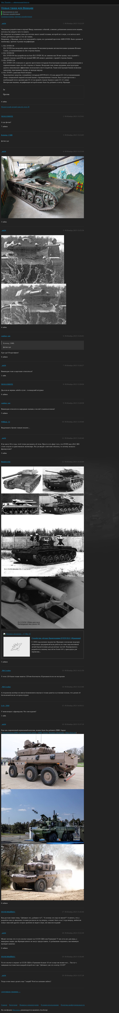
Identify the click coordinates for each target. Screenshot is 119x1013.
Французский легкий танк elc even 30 (15, 107)
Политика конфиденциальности (73, 1005)
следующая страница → (10, 992)
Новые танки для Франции (17, 8)
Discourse (16, 1010)
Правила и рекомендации (29, 1005)
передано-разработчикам (23, 17)
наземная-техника (7, 17)
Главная (4, 1005)
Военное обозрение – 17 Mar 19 (18, 634)
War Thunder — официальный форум (15, 2)
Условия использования (50, 1005)
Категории (13, 1005)
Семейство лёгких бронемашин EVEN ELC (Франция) (56, 638)
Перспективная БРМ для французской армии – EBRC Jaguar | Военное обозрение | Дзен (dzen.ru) (39, 733)
